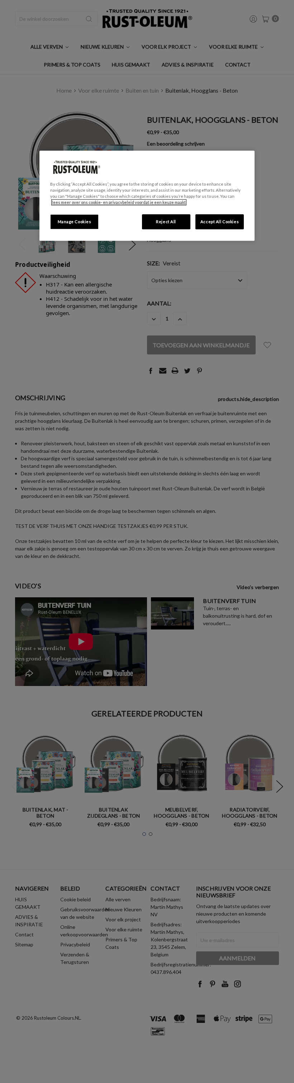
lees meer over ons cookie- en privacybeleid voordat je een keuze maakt (119, 202)
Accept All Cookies (219, 222)
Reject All (166, 222)
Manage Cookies (74, 222)
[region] (147, 196)
